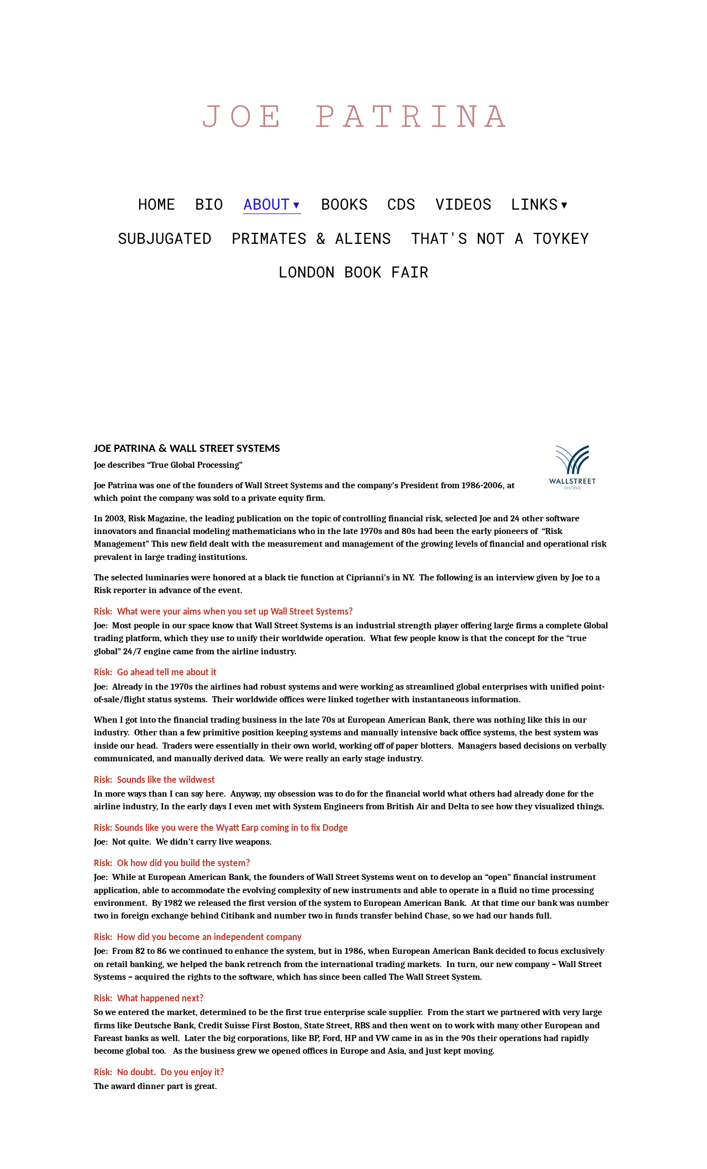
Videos (463, 204)
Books (344, 204)
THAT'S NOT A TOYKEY (500, 238)
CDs (401, 204)
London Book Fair (353, 272)
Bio (209, 204)
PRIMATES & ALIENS (311, 238)
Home (157, 204)
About (266, 204)
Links (534, 204)
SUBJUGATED (165, 238)
